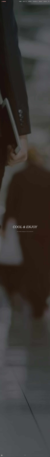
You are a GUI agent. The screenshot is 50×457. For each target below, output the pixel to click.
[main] (25, 227)
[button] (49, 1)
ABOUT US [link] (25, 1)
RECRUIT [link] (40, 1)
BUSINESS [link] (35, 1)
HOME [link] (20, 1)
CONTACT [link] (45, 1)
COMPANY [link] (30, 1)
